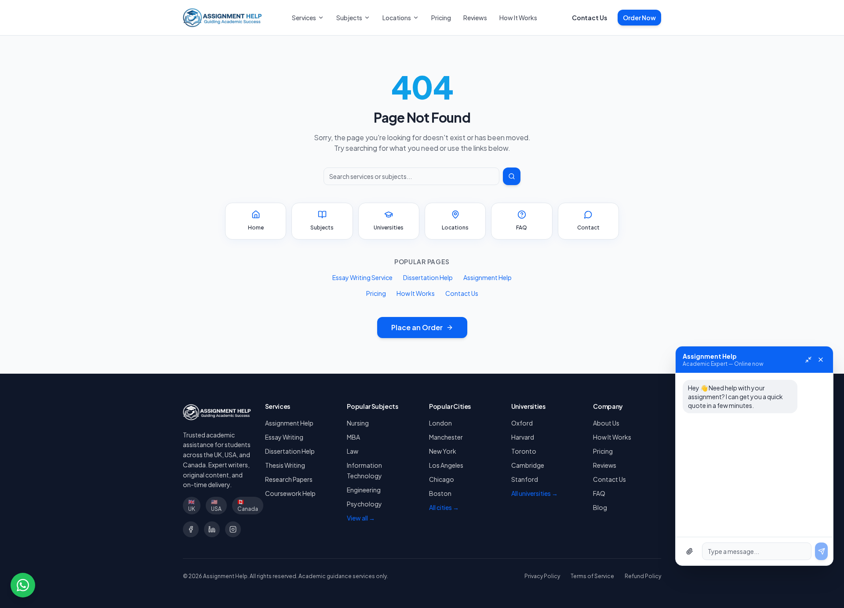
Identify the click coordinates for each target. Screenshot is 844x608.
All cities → (444, 507)
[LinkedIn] (212, 529)
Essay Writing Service (362, 277)
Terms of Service (592, 576)
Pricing (441, 18)
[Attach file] (689, 551)
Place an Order (417, 327)
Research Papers (289, 479)
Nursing (358, 423)
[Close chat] (820, 359)
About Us (606, 423)
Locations (396, 18)
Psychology (364, 504)
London (440, 423)
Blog (600, 507)
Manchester (446, 437)
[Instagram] (233, 529)
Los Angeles (446, 465)
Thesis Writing (285, 465)
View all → (361, 518)
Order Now (639, 18)
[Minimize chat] (808, 359)
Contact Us (589, 18)
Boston (440, 493)
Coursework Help (290, 493)
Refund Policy (643, 576)
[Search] (511, 176)
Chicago (441, 479)
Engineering (364, 490)
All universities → (534, 493)
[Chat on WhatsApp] (23, 585)
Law (352, 451)
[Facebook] (191, 529)
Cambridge (527, 465)
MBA (353, 437)
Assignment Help (487, 277)
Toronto (523, 451)
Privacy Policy (542, 576)
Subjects (349, 18)
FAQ (599, 493)
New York (442, 451)
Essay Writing (284, 437)
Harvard (522, 437)
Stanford (524, 479)
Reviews (475, 18)
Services (304, 18)
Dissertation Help (428, 277)
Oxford (522, 423)
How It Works (518, 18)
